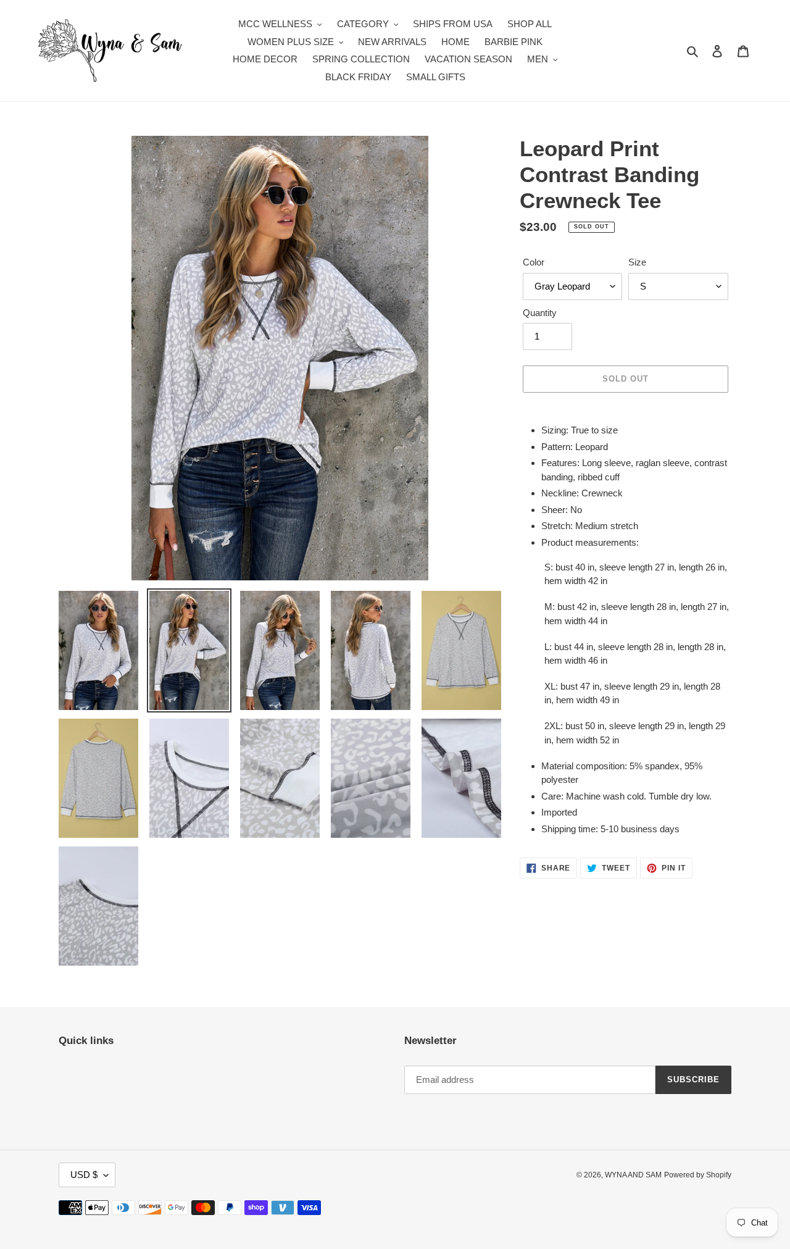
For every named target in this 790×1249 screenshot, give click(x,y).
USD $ (84, 1174)
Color (533, 262)
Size (637, 262)
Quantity (540, 312)
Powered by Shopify (697, 1175)
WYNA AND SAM (633, 1175)
